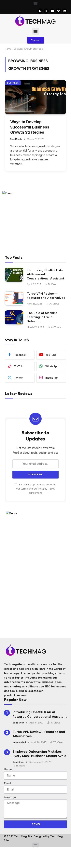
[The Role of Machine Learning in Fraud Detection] (14, 317)
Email (7, 783)
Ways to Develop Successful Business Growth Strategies (29, 127)
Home (8, 48)
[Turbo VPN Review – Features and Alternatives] (14, 298)
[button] (35, 3)
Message (10, 797)
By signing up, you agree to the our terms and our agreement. (36, 488)
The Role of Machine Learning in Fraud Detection (42, 317)
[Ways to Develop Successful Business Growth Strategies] (35, 97)
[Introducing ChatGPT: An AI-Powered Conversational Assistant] (14, 275)
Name (8, 769)
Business (13, 82)
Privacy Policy (46, 488)
